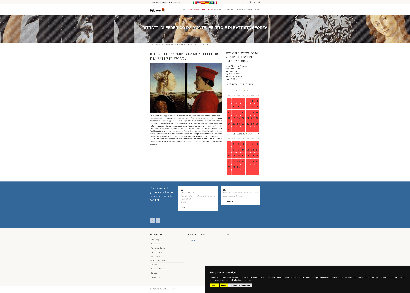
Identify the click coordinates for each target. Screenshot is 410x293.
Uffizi (151, 44)
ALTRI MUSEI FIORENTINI (224, 10)
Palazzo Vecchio (156, 252)
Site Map (154, 273)
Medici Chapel (155, 256)
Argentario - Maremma (158, 269)
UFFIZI (184, 10)
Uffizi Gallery (155, 240)
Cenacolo (154, 265)
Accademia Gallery (157, 244)
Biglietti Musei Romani (158, 260)
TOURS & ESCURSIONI (244, 10)
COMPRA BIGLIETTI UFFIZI (202, 10)
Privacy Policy (155, 277)
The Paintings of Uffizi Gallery (165, 44)
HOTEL (257, 10)
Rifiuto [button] (223, 285)
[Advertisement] (242, 252)
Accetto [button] (214, 285)
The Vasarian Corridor (158, 248)
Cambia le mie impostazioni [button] (240, 285)
